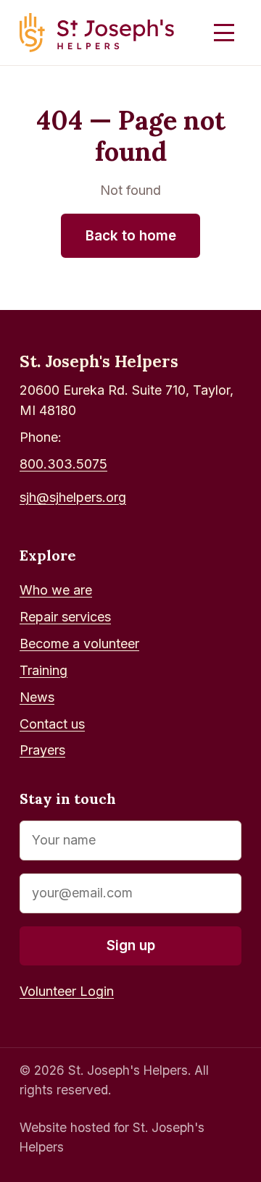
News (37, 697)
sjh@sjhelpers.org (73, 497)
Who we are (56, 590)
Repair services (65, 616)
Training (43, 670)
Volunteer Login (67, 991)
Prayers (42, 750)
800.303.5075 (63, 463)
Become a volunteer (79, 643)
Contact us (52, 724)
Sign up (131, 945)
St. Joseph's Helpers (99, 361)
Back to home (131, 235)
